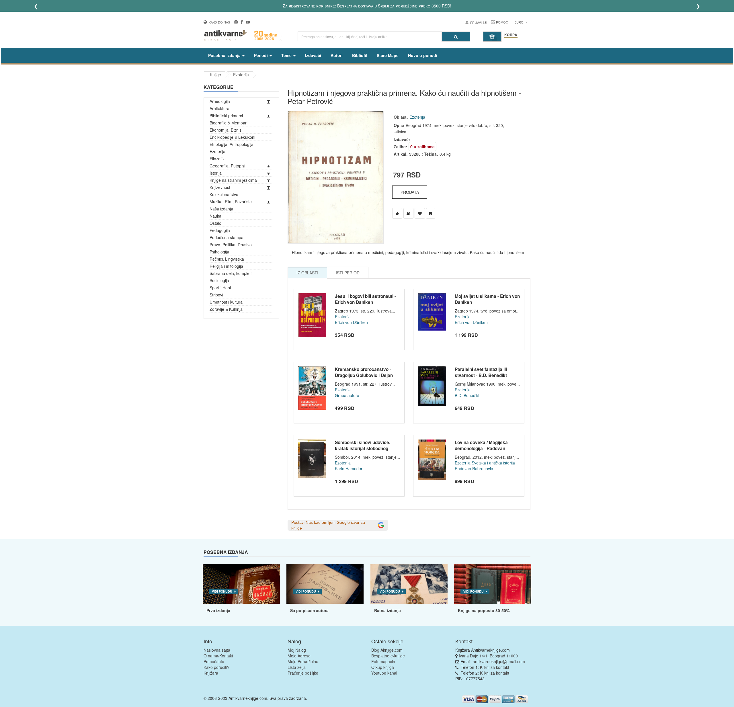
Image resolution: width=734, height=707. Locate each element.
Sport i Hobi (220, 287)
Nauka (215, 216)
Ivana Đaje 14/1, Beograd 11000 (488, 656)
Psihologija (219, 252)
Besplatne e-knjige (388, 656)
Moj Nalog (297, 650)
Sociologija (219, 280)
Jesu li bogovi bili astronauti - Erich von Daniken (365, 299)
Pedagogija (220, 230)
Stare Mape (388, 55)
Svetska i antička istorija (493, 463)
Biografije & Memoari (228, 123)
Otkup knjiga (382, 667)
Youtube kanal (384, 673)
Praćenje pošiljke (303, 673)
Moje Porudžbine (303, 661)
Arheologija (220, 101)
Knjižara (211, 673)
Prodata (410, 192)
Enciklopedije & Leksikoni (232, 137)
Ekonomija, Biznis (225, 130)
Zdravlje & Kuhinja (226, 309)
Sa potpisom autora (309, 610)
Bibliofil (359, 55)
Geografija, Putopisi (227, 166)
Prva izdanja (218, 610)
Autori (337, 55)
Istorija (216, 173)
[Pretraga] (456, 37)
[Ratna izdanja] (409, 584)
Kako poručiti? (216, 667)
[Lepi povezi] (492, 584)
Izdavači (313, 55)
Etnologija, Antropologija (231, 144)
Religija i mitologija (226, 266)
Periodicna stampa (226, 237)
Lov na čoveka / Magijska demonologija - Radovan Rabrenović (481, 448)
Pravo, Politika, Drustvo (231, 244)
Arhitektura (219, 108)
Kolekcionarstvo (224, 194)
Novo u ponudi (422, 55)
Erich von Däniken (351, 322)
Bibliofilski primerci (226, 115)
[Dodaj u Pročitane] (430, 213)
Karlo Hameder (348, 468)
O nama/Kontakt (218, 656)
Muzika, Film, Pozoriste (231, 201)
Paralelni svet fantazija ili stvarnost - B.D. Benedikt (481, 372)
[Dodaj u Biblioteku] (408, 213)
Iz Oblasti (307, 273)
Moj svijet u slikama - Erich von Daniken (487, 299)
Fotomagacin (383, 661)
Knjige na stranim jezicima (233, 180)
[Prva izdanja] (241, 584)
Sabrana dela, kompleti (230, 273)
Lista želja (297, 667)
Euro (519, 22)
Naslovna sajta (217, 650)
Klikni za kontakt (494, 667)
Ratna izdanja (387, 610)
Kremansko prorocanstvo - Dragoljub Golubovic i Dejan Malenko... (364, 375)
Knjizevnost (220, 187)
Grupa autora (347, 395)
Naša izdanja (221, 209)
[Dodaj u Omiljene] (420, 213)
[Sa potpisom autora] (325, 584)
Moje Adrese (299, 656)
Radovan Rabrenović (474, 468)
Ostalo (215, 223)
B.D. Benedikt (467, 395)
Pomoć (502, 22)
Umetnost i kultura (226, 302)
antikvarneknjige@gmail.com (499, 661)
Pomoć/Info (214, 661)
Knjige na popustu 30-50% (483, 610)
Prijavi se (478, 22)
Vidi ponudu (222, 591)
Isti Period (348, 273)
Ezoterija (241, 74)
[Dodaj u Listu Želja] (397, 213)
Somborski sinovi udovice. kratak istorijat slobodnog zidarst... (362, 448)
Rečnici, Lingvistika (227, 259)
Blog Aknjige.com (387, 650)
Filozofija (218, 158)
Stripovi (216, 295)
